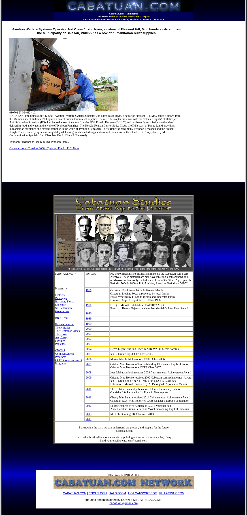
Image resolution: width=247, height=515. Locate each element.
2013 (88, 414)
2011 (88, 397)
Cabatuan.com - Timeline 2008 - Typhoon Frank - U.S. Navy (44, 148)
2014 (88, 419)
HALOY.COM (117, 493)
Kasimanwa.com (64, 324)
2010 (88, 389)
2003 (88, 343)
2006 (88, 359)
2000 (88, 328)
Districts (60, 295)
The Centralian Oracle (67, 330)
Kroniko (60, 340)
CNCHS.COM (98, 493)
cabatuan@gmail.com (124, 503)
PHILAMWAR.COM (171, 493)
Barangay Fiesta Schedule (64, 303)
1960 (88, 290)
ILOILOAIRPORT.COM (142, 493)
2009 (88, 377)
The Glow (61, 334)
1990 (88, 323)
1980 (88, 313)
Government (62, 311)
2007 (88, 364)
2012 (88, 405)
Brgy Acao (61, 317)
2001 (88, 333)
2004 (88, 348)
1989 (88, 318)
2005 (88, 354)
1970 (88, 305)
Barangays (61, 298)
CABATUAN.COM (74, 493)
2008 (88, 372)
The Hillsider (62, 327)
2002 (88, 338)
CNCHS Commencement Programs (64, 353)
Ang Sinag (61, 337)
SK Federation (63, 308)
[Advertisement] (68, 22)
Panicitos (60, 343)
